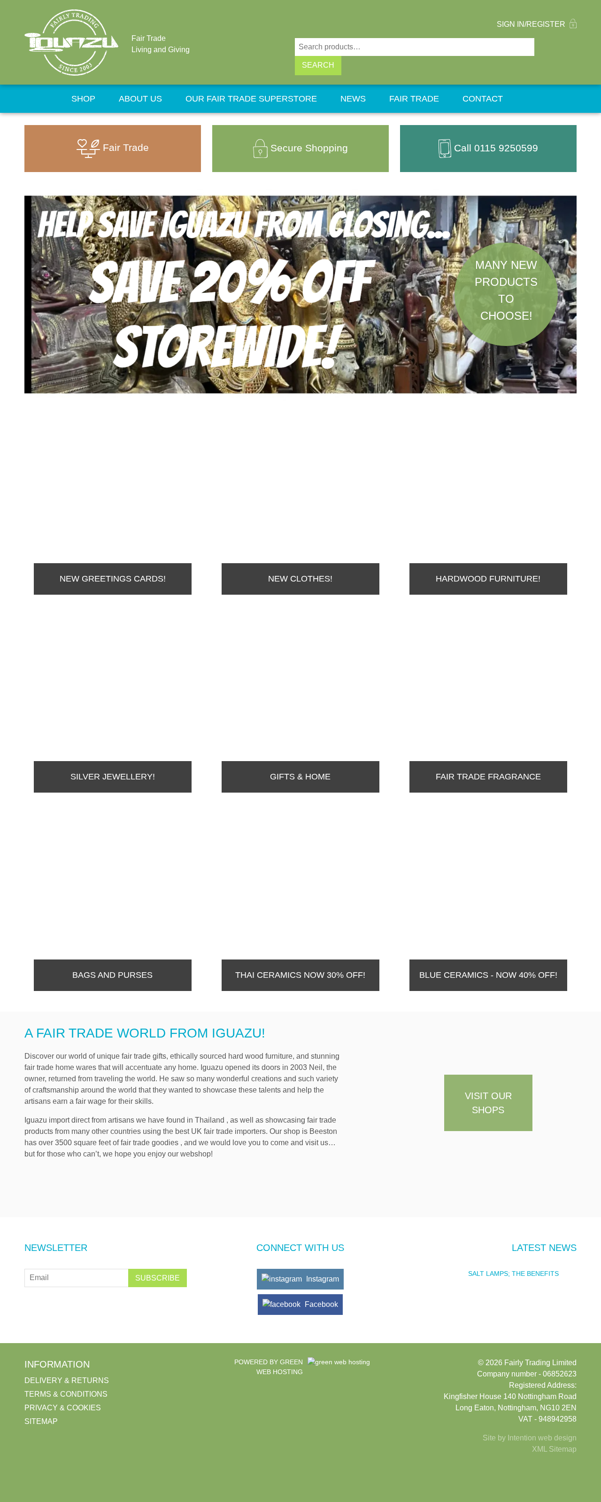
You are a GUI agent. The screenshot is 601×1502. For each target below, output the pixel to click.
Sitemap (41, 1421)
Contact (482, 98)
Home (42, 99)
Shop (83, 98)
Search (318, 65)
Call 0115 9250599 (496, 147)
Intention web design (542, 1438)
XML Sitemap (554, 1449)
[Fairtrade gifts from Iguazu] (71, 42)
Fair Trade (414, 98)
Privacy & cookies (62, 1408)
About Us (140, 98)
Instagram (321, 1279)
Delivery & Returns (66, 1380)
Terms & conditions (66, 1394)
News (353, 98)
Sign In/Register (532, 24)
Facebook (320, 1304)
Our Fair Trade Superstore (251, 98)
